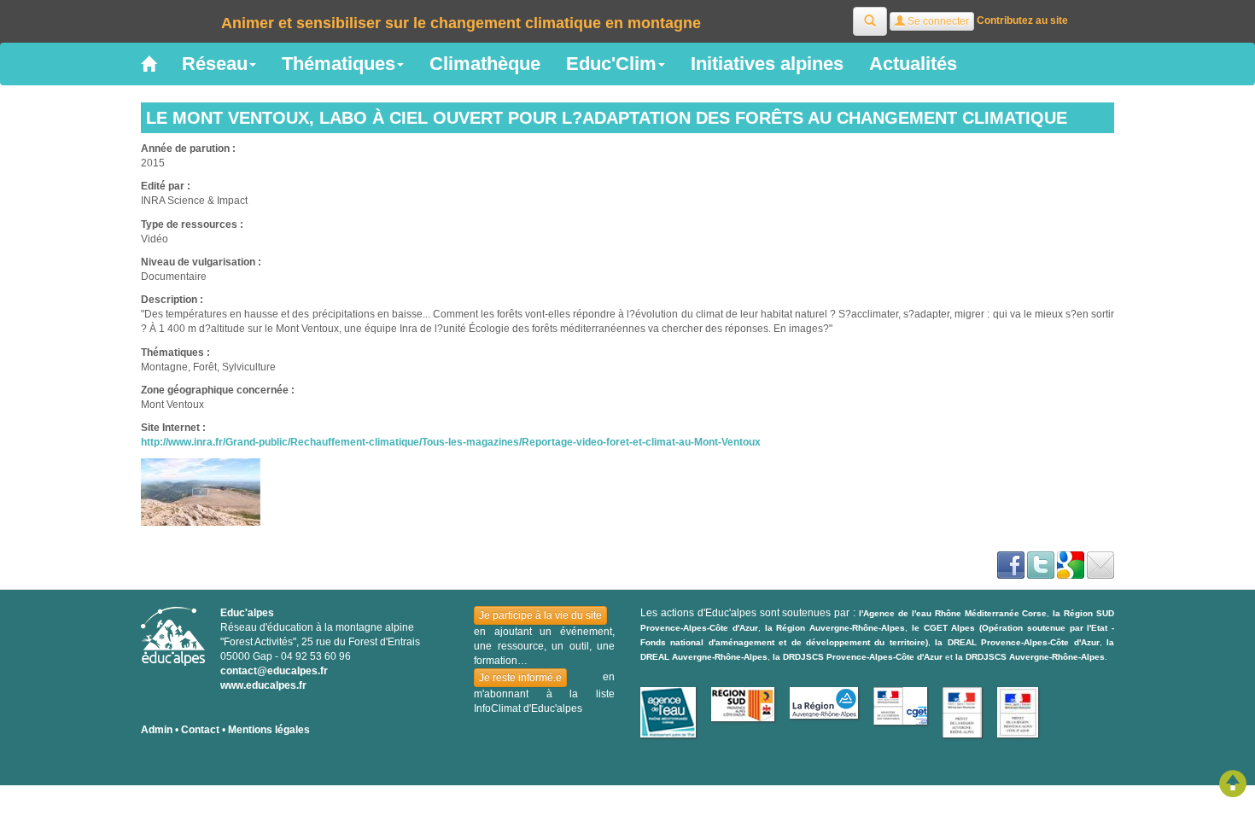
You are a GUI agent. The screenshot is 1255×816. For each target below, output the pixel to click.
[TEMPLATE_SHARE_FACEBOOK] (1010, 565)
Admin (156, 730)
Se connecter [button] (937, 21)
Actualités (913, 63)
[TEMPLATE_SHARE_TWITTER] (1040, 565)
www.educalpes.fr (263, 685)
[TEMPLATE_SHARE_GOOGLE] (1070, 565)
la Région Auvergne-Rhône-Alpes (835, 627)
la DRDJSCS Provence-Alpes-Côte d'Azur (858, 657)
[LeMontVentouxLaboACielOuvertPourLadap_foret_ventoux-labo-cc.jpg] (200, 492)
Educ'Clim (611, 63)
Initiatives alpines (767, 63)
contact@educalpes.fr (274, 671)
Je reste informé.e (520, 678)
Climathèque (484, 63)
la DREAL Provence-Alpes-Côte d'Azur (1017, 642)
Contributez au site (1022, 20)
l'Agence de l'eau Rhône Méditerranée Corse (953, 613)
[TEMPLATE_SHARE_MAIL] (1100, 565)
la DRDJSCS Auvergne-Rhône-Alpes (1030, 657)
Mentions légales (269, 730)
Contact (200, 730)
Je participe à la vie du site (540, 615)
